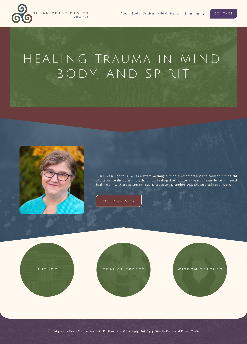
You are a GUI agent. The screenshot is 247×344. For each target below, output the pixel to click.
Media (174, 13)
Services (149, 13)
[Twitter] (191, 13)
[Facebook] (185, 13)
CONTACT (223, 13)
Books (136, 13)
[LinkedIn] (197, 13)
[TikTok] (203, 13)
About (125, 13)
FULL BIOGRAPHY (118, 201)
